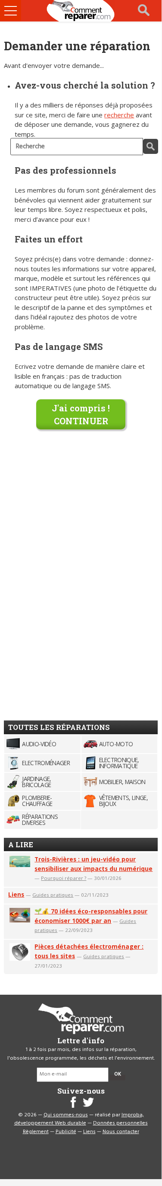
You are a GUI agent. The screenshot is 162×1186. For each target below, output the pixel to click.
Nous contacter (121, 1132)
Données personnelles (120, 1123)
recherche (119, 114)
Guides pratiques (52, 895)
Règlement (36, 1132)
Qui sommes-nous (66, 1115)
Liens (16, 894)
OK (117, 1074)
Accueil (81, 10)
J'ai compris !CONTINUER (81, 414)
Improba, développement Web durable (79, 1119)
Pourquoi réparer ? (63, 878)
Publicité (66, 1132)
